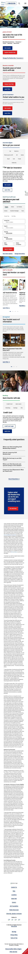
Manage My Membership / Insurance (12, 58)
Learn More (7, 89)
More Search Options (8, 253)
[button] (10, 311)
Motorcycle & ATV (8, 155)
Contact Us (14, 887)
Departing (6, 231)
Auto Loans (18, 404)
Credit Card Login (9, 426)
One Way (14, 216)
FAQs (14, 891)
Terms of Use (14, 938)
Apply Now (7, 431)
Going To (5, 226)
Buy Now (21, 305)
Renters (16, 151)
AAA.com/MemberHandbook (10, 535)
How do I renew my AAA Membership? (10, 453)
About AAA (14, 898)
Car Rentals (19, 207)
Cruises (5, 211)
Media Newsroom (14, 910)
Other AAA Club (13, 952)
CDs (22, 408)
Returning (6, 237)
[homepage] (3, 3)
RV (17, 155)
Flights (6, 207)
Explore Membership (10, 52)
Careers (14, 902)
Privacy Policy (14, 935)
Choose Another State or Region (13, 949)
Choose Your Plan (9, 84)
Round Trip (6, 216)
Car (10, 151)
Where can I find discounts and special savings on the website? (12, 464)
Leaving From (6, 220)
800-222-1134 (11, 3)
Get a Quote (8, 48)
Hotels (12, 207)
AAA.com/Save (14, 551)
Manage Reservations (20, 253)
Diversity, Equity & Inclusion (14, 913)
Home (22, 155)
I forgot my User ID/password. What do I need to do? (13, 470)
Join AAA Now (12, 508)
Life (14, 159)
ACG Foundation (14, 906)
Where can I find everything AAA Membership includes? (12, 447)
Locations (14, 895)
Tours (22, 211)
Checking (7, 408)
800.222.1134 (14, 926)
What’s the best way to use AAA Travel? (12, 459)
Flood (19, 159)
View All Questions (13, 479)
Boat (8, 159)
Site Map (14, 932)
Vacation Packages (14, 211)
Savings (15, 408)
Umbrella (14, 163)
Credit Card (9, 404)
